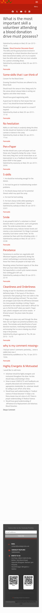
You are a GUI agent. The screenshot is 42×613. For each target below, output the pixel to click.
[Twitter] (17, 11)
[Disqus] (21, 436)
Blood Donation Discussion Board (21, 48)
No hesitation (11, 123)
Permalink (6, 69)
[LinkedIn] (29, 11)
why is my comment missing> (20, 345)
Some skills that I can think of (20, 74)
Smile (6, 217)
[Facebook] (13, 11)
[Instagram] (25, 11)
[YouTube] (21, 11)
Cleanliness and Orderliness (19, 286)
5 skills (7, 174)
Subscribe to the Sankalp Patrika (21, 528)
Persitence (9, 250)
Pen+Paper (9, 146)
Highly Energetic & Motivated (20, 366)
